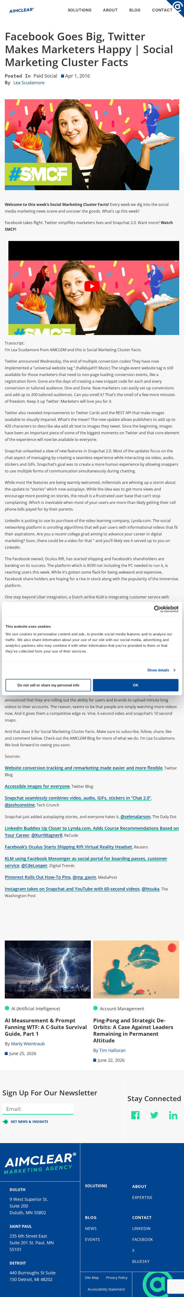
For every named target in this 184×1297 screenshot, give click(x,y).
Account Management (122, 1008)
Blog (135, 10)
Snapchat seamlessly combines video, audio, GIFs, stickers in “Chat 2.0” (78, 798)
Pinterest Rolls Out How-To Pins (38, 877)
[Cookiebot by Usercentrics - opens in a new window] (157, 609)
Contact (162, 10)
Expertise (142, 1197)
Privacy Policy (116, 1277)
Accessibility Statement (106, 1289)
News (91, 1228)
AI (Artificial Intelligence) (36, 1008)
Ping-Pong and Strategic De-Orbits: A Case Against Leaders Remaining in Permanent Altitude (133, 1030)
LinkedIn (141, 1228)
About (110, 10)
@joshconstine (20, 805)
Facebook (142, 1239)
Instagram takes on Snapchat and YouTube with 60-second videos (72, 889)
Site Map (92, 1277)
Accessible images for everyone (37, 786)
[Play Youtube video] (92, 286)
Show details (158, 670)
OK (135, 685)
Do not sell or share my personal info (48, 685)
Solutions (80, 10)
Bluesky (141, 1261)
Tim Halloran (112, 1050)
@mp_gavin (84, 877)
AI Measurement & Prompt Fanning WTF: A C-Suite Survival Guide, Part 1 (46, 1027)
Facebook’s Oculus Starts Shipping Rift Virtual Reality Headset (68, 847)
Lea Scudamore (29, 82)
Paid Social (45, 76)
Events (92, 1239)
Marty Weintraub (28, 1043)
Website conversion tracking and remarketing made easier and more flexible (83, 768)
